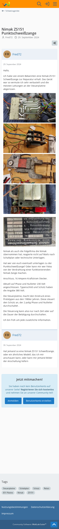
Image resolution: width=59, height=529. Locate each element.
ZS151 (31, 492)
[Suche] (39, 4)
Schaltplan (24, 488)
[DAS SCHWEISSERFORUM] (6, 4)
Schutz (36, 488)
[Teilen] (54, 43)
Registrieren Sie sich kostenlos (37, 389)
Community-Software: (29, 524)
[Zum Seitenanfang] (54, 524)
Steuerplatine (9, 488)
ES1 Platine (8, 492)
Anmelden (13, 400)
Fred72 (9, 37)
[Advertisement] (29, 19)
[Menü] (55, 4)
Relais (46, 488)
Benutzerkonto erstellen (38, 400)
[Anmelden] (47, 4)
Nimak (20, 492)
